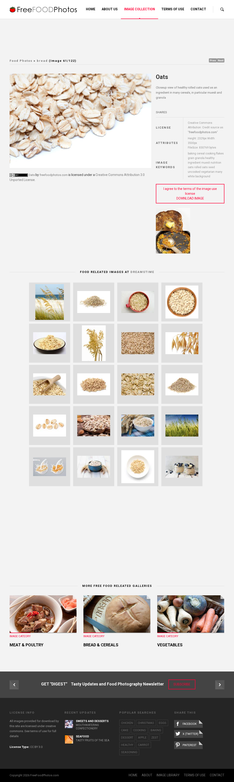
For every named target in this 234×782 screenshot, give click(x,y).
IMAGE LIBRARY (168, 775)
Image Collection (139, 9)
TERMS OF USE (195, 775)
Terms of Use (172, 9)
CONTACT (217, 775)
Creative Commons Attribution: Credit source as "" (205, 127)
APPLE (142, 737)
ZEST (154, 737)
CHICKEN (127, 723)
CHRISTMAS (146, 723)
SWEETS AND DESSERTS (92, 721)
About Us (110, 9)
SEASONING (129, 752)
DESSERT (127, 737)
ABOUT (147, 775)
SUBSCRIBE (181, 684)
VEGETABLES (170, 644)
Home (90, 9)
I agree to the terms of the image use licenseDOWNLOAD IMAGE (190, 193)
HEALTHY (127, 745)
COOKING (139, 730)
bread (42, 60)
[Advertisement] (120, 37)
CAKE (124, 730)
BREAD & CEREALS (100, 644)
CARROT (143, 745)
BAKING (156, 730)
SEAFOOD (82, 736)
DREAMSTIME (142, 272)
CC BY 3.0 (36, 747)
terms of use (38, 731)
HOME (133, 775)
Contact (198, 9)
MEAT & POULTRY (26, 644)
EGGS (162, 723)
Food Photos (21, 60)
